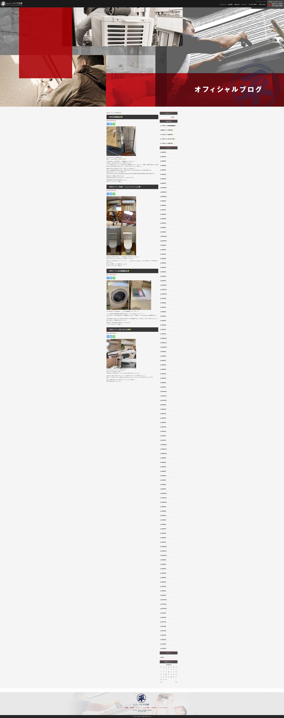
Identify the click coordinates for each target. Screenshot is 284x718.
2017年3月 (164, 639)
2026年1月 (164, 183)
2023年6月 (164, 311)
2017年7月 (164, 621)
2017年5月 (164, 630)
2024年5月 (164, 263)
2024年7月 (164, 254)
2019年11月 (164, 497)
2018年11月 (164, 551)
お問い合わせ (262, 4)
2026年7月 (164, 156)
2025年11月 (164, 192)
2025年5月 (164, 218)
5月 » (176, 682)
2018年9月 (164, 559)
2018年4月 (164, 582)
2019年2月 (164, 537)
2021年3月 (164, 431)
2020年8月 (164, 462)
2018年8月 (164, 564)
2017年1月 (164, 648)
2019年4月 (164, 528)
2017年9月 (164, 613)
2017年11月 (164, 604)
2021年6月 (164, 418)
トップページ (223, 4)
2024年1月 (164, 280)
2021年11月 (164, 395)
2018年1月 (164, 595)
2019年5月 (164, 524)
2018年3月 (164, 586)
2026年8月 (164, 152)
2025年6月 (164, 214)
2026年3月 (164, 174)
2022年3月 (164, 378)
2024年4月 (164, 267)
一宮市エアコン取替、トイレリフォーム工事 (124, 187)
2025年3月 (164, 227)
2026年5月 (164, 165)
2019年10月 (164, 502)
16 (166, 674)
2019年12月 (164, 493)
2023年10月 (164, 294)
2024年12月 (164, 236)
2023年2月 (164, 329)
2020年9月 (164, 458)
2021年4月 (164, 426)
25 (171, 677)
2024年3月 (164, 271)
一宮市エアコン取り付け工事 (118, 329)
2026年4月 (164, 170)
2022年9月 (164, 351)
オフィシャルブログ (163, 707)
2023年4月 (164, 320)
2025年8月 (164, 205)
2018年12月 (164, 546)
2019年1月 (164, 542)
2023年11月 (164, 289)
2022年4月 (164, 373)
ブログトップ (169, 113)
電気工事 (237, 4)
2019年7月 (164, 515)
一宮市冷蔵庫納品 (114, 117)
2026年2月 (164, 178)
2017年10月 (164, 608)
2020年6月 (164, 471)
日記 (163, 657)
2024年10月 (164, 240)
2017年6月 (164, 626)
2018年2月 (164, 590)
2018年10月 (164, 555)
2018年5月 (164, 577)
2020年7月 (164, 466)
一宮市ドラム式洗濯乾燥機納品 (168, 125)
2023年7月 (164, 307)
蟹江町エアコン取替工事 (167, 130)
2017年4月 (164, 635)
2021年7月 (164, 413)
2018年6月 (164, 573)
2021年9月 (164, 404)
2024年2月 (164, 276)
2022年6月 (164, 364)
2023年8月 (164, 302)
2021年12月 (164, 391)
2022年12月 (164, 338)
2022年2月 (164, 382)
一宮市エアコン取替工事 (167, 143)
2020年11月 (164, 449)
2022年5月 (164, 369)
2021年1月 (164, 440)
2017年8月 (164, 617)
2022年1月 (164, 387)
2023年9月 (164, 298)
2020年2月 (164, 489)
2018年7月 (164, 568)
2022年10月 (164, 347)
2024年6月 (164, 258)
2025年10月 (164, 196)
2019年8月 (164, 511)
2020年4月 (164, 480)
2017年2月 (164, 644)
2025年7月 (164, 209)
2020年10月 (164, 453)
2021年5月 (164, 422)
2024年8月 (164, 249)
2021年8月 (164, 409)
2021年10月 (164, 400)
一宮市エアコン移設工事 (167, 134)
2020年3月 (164, 484)
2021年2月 (164, 435)
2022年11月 (164, 342)
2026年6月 (164, 161)
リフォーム (244, 4)
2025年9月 (164, 201)
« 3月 (161, 682)
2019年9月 (164, 506)
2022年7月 (164, 360)
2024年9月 (164, 245)
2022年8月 (164, 356)
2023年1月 (164, 333)
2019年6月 (164, 520)
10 (168, 671)
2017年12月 (164, 599)
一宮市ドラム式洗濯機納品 (118, 271)
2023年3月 (164, 325)
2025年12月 (164, 187)
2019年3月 (164, 533)
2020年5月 (164, 475)
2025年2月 (164, 232)
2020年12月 (164, 444)
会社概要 (230, 4)
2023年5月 (164, 316)
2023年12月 (164, 285)
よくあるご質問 (253, 4)
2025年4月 (164, 223)
